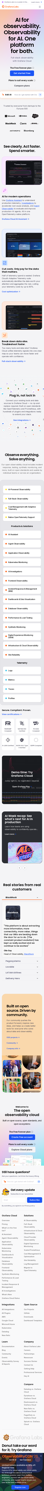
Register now (20, 1487)
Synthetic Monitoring (10, 1274)
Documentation (8, 1346)
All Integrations (8, 1309)
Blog (4, 1350)
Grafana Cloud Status (11, 1298)
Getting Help (29, 1369)
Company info (12, 1048)
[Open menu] (39, 7)
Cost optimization (10, 291)
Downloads (28, 1317)
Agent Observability (10, 1238)
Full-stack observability (12, 361)
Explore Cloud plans (22, 1149)
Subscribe (35, 1200)
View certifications (10, 714)
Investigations (28, 203)
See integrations (21, 420)
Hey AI (26, 1376)
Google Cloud (7, 1320)
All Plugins (6, 1313)
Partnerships (29, 1354)
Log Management (31, 1264)
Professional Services (33, 1372)
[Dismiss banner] (41, 1456)
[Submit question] (40, 94)
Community (11, 1043)
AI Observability (30, 1220)
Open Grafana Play (21, 786)
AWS (4, 1317)
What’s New (7, 1294)
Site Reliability (30, 1260)
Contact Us (28, 1365)
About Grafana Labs (32, 1346)
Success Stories (30, 1361)
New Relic (6, 1335)
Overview (6, 1220)
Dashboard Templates (33, 1320)
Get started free (22, 73)
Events (4, 1358)
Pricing (5, 1224)
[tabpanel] (22, 930)
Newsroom (28, 1358)
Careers (27, 1350)
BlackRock (29, 954)
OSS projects (12, 1037)
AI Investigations (9, 1291)
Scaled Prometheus (32, 1250)
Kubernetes (6, 1328)
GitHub (27, 1313)
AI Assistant (6, 1234)
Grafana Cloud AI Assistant (14, 219)
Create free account (22, 1137)
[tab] (22, 897)
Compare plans (22, 85)
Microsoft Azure (8, 1324)
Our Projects (29, 1309)
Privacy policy (30, 1206)
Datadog (5, 1332)
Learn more (35, 2)
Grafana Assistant (14, 200)
